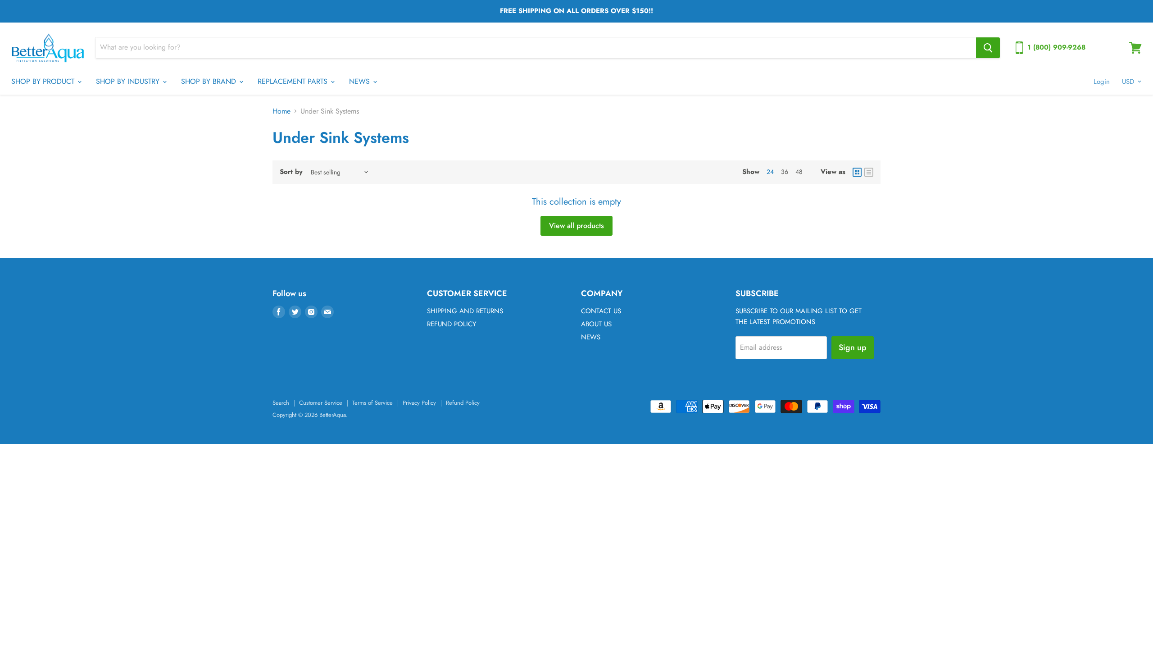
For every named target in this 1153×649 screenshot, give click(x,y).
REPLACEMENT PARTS (294, 81)
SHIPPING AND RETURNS (465, 311)
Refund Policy (463, 402)
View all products (576, 225)
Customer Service (320, 402)
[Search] (988, 47)
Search (280, 402)
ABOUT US (596, 324)
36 (784, 171)
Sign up (853, 347)
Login (1102, 82)
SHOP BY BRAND (209, 81)
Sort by (291, 172)
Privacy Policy (419, 402)
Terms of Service (372, 402)
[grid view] (857, 172)
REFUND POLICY (451, 324)
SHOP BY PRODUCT (44, 81)
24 (770, 171)
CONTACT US (601, 311)
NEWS (360, 81)
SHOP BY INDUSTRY (129, 81)
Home (281, 111)
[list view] (868, 172)
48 (799, 171)
